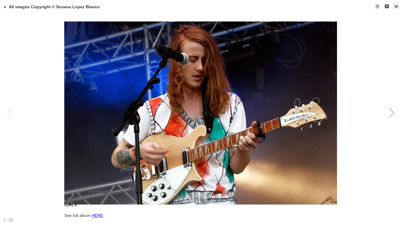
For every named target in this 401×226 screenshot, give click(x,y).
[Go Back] (4, 7)
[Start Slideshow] (387, 6)
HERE (97, 215)
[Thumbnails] (377, 6)
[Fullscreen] (396, 6)
